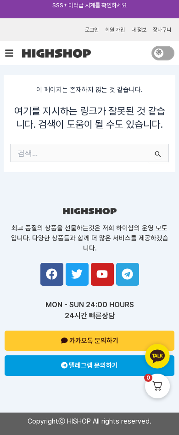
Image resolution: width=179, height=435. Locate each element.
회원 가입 (115, 30)
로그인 (92, 30)
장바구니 (162, 30)
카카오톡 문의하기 (93, 341)
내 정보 (138, 30)
